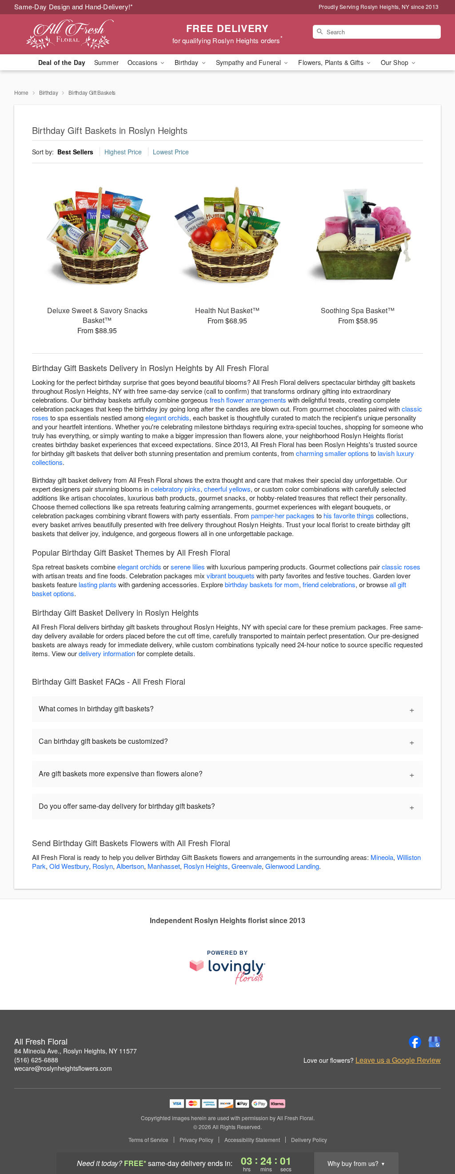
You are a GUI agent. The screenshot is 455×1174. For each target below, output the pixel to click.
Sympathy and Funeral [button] (249, 62)
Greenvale (246, 866)
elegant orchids (167, 417)
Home (21, 92)
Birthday (48, 92)
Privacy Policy (196, 1139)
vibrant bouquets (231, 575)
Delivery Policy (309, 1139)
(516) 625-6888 (36, 1059)
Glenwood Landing (292, 866)
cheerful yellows (227, 488)
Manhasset (164, 866)
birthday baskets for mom (262, 584)
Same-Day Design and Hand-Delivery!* (73, 6)
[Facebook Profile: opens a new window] (415, 1042)
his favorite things (348, 515)
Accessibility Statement (252, 1139)
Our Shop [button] (395, 62)
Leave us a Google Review (398, 1060)
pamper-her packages (283, 515)
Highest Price (123, 151)
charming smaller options (332, 453)
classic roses (401, 566)
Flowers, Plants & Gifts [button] (331, 62)
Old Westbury (69, 866)
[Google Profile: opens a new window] (434, 1042)
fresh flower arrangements (248, 399)
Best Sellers (75, 151)
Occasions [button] (143, 62)
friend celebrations (329, 584)
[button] (432, 1136)
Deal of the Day (61, 62)
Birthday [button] (187, 62)
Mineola (382, 857)
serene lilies (188, 566)
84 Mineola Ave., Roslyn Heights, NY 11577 (75, 1050)
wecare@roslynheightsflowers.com (63, 1068)
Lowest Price (171, 151)
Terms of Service (148, 1139)
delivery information (107, 653)
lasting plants (97, 584)
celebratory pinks (175, 488)
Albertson (130, 866)
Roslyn (102, 866)
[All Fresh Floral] (78, 34)
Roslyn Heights (206, 866)
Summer (106, 62)
